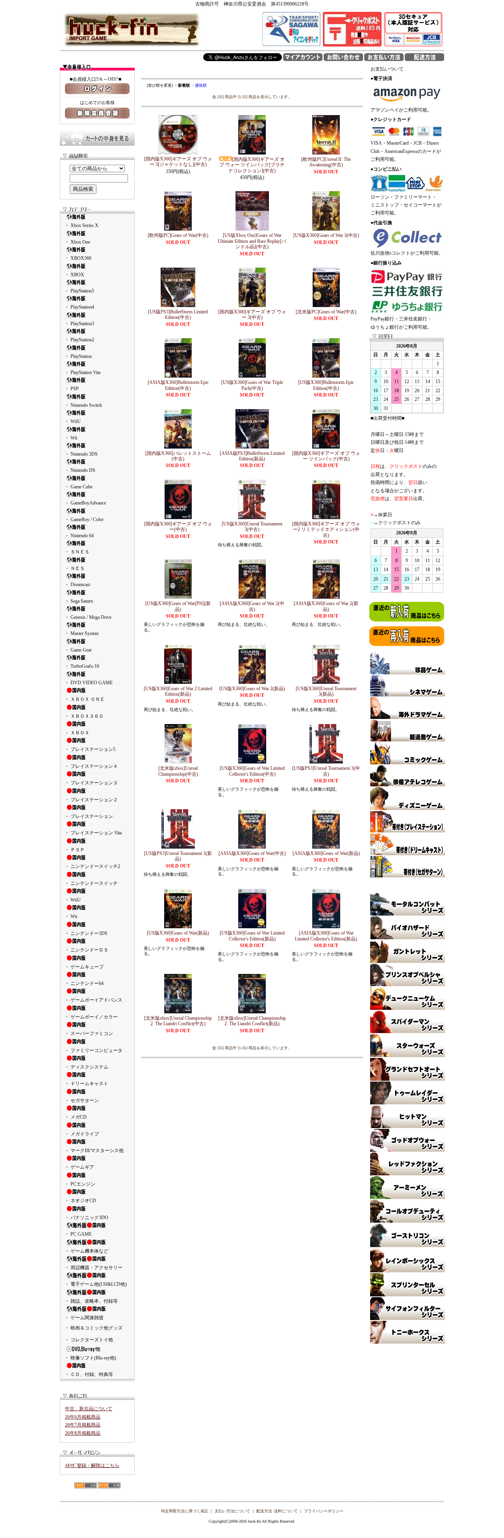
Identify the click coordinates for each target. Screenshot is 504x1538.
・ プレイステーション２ (91, 800)
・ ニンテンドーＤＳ (86, 950)
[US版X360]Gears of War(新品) (178, 933)
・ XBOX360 (78, 258)
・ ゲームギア (79, 1167)
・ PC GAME (78, 1234)
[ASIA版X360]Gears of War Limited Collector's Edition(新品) (326, 935)
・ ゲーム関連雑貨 (84, 1317)
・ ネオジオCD (80, 1200)
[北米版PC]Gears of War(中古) (326, 312)
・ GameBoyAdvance (85, 503)
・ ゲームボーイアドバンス (93, 1000)
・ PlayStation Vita (82, 372)
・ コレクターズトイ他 (89, 1339)
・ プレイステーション (89, 816)
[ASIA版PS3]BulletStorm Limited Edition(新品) (252, 456)
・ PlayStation (78, 356)
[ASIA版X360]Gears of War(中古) (252, 853)
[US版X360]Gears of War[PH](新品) (178, 606)
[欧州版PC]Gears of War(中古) (178, 235)
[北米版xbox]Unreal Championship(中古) (178, 770)
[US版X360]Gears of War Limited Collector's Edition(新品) (252, 935)
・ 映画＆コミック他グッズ (93, 1328)
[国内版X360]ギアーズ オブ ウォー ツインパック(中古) (326, 456)
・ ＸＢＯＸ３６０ (84, 716)
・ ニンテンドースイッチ (91, 883)
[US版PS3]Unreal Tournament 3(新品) (178, 856)
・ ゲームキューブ (84, 967)
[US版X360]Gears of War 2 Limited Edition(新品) (178, 691)
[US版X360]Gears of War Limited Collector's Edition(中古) (252, 770)
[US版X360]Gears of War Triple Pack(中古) (252, 385)
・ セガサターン (82, 1100)
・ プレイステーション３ (91, 783)
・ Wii (71, 438)
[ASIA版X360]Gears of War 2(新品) (326, 606)
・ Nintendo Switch (83, 405)
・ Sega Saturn (79, 601)
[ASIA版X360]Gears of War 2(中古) (252, 606)
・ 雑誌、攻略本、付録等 (91, 1301)
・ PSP (72, 388)
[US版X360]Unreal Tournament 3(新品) (326, 691)
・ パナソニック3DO (86, 1217)
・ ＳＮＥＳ (77, 552)
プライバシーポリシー (323, 1511)
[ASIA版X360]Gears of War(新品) (326, 853)
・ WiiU (73, 421)
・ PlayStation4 (79, 307)
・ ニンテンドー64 (84, 983)
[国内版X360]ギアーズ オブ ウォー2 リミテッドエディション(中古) (326, 529)
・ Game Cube (79, 487)
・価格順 (199, 85)
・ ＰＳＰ (75, 850)
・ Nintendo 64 (79, 535)
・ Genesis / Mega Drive (88, 617)
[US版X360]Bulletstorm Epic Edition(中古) (326, 385)
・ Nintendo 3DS (81, 454)
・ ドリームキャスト (86, 1083)
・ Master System (81, 633)
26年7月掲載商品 (82, 1425)
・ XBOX (74, 274)
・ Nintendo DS (80, 470)
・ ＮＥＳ (75, 568)
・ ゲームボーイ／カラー (91, 1017)
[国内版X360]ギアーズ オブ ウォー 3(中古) (252, 314)
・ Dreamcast (77, 584)
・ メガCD (76, 1117)
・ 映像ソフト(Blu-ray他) (90, 1358)
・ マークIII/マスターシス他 (94, 1150)
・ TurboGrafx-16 (82, 666)
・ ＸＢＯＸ (77, 732)
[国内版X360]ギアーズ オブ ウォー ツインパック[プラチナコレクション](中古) (252, 164)
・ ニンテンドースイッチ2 (92, 866)
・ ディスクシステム (86, 1067)
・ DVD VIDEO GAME (89, 682)
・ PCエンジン (80, 1184)
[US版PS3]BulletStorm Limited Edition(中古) (178, 314)
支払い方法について (232, 1511)
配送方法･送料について (277, 1511)
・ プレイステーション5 (90, 749)
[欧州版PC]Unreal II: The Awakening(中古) (326, 162)
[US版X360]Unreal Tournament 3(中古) (252, 526)
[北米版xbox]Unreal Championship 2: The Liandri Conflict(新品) (252, 1020)
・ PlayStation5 (79, 291)
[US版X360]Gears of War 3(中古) (326, 235)
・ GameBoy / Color (84, 519)
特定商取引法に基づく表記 (184, 1511)
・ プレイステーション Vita (93, 833)
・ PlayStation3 (79, 323)
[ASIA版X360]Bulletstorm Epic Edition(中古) (178, 385)
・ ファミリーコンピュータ (93, 1050)
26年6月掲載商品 (82, 1417)
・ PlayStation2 (79, 340)
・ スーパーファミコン (89, 1033)
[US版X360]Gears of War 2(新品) (252, 688)
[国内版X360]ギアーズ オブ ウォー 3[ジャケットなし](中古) (178, 161)
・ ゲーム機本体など (86, 1251)
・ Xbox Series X (81, 225)
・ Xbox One (77, 242)
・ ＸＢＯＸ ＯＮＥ (85, 699)
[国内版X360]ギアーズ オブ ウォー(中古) (178, 526)
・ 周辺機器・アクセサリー (93, 1267)
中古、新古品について (88, 1408)
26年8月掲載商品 (82, 1433)
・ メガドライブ (82, 1134)
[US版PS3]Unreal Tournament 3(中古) (326, 770)
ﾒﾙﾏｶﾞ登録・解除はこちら (92, 1465)
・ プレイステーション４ (91, 766)
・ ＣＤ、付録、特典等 (89, 1374)
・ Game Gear (78, 650)
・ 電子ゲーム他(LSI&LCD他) (96, 1284)
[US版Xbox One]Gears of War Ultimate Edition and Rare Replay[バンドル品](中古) (252, 241)
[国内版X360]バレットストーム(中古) (178, 456)
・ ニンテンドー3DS (86, 933)
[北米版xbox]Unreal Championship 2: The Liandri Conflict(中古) (178, 1020)
